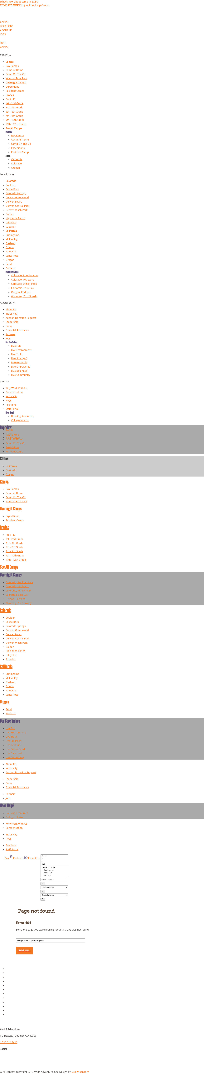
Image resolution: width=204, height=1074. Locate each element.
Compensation (14, 392)
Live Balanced (19, 370)
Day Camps (12, 66)
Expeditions (12, 86)
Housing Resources (22, 416)
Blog (8, 989)
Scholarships (13, 1010)
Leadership (12, 321)
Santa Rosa (12, 255)
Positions (11, 404)
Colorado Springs (16, 193)
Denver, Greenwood (17, 197)
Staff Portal (12, 408)
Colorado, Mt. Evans (22, 279)
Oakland (10, 243)
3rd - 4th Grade (14, 107)
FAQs (9, 400)
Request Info (13, 1014)
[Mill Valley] (54, 872)
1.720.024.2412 (8, 1042)
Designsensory (80, 1071)
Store (31, 5)
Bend (9, 264)
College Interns (20, 420)
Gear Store (12, 985)
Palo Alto (11, 251)
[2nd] (54, 864)
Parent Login (13, 1006)
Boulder (10, 185)
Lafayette (11, 222)
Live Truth (16, 354)
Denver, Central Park (17, 205)
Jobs (8, 338)
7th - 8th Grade (14, 115)
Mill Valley (11, 239)
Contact (10, 981)
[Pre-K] (54, 856)
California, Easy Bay (22, 288)
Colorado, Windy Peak (24, 283)
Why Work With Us (16, 388)
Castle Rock (12, 189)
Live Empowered (20, 366)
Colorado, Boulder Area (24, 275)
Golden (10, 214)
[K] (54, 858)
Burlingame (12, 235)
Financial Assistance (17, 330)
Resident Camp (20, 152)
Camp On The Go (16, 74)
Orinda (10, 247)
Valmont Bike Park (16, 78)
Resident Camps (15, 90)
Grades (10, 95)
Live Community (20, 374)
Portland (11, 268)
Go (43, 884)
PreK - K (10, 99)
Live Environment (21, 350)
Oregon (15, 167)
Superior (11, 226)
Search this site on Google (26, 936)
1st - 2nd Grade (14, 103)
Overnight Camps (16, 82)
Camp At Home (14, 70)
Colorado (16, 163)
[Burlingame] (54, 870)
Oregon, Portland (21, 292)
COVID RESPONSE (10, 5)
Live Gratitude (19, 362)
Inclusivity (11, 313)
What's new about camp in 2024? (19, 1)
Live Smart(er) (19, 358)
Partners (10, 334)
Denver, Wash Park (16, 210)
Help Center (42, 5)
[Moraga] (54, 875)
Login (24, 5)
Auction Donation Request (21, 317)
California (16, 159)
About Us (11, 309)
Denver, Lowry (14, 201)
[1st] (54, 861)
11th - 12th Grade (16, 124)
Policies (10, 972)
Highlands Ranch (15, 218)
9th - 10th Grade (15, 119)
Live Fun (16, 345)
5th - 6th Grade (14, 111)
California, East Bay (17, 594)
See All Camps (14, 128)
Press (9, 326)
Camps (10, 61)
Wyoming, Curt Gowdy (24, 296)
